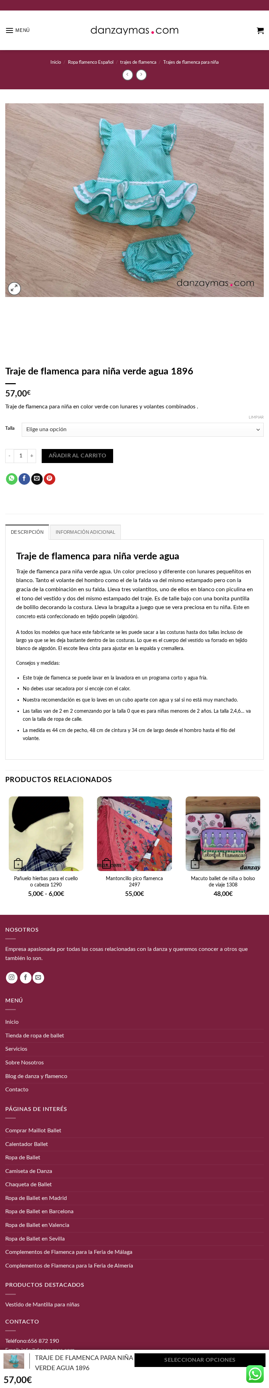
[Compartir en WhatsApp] (12, 479)
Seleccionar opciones (199, 1360)
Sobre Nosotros (24, 1062)
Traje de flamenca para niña (49, 571)
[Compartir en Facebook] (24, 479)
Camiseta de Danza (28, 1171)
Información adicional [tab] (85, 532)
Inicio (55, 62)
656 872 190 (43, 1341)
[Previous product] (141, 74)
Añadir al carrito (77, 455)
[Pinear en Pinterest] (49, 479)
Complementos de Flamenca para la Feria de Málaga (68, 1252)
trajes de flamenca (138, 62)
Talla (10, 428)
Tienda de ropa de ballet (34, 1035)
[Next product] (127, 74)
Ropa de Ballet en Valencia (37, 1225)
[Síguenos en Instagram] (12, 977)
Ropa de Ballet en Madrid (36, 1198)
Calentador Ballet (26, 1144)
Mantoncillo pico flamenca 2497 (134, 882)
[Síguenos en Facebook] (26, 977)
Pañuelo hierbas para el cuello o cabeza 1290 (46, 882)
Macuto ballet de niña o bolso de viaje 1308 (223, 882)
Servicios (16, 1049)
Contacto (16, 1089)
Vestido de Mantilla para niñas (42, 1304)
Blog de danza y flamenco (36, 1076)
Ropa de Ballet (22, 1157)
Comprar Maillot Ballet (33, 1130)
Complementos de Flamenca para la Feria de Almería (69, 1266)
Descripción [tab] (27, 532)
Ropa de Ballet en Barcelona (39, 1211)
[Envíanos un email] (38, 977)
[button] (17, 30)
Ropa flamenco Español (90, 62)
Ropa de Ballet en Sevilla (35, 1238)
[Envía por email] (37, 479)
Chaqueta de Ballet (28, 1184)
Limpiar (256, 417)
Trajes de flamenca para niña (191, 62)
